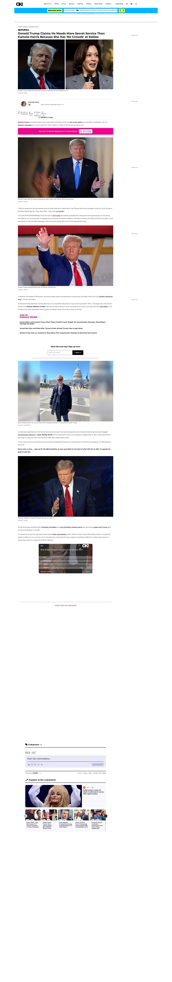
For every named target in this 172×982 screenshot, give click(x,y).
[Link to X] (136, 4)
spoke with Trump (100, 527)
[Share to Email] (44, 112)
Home (20, 26)
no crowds (60, 211)
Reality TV (48, 4)
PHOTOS (80, 4)
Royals (71, 4)
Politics (25, 26)
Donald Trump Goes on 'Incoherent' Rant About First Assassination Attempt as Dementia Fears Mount (58, 333)
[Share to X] (31, 112)
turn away (56, 215)
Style (64, 4)
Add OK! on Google (46, 117)
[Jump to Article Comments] (19, 112)
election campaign (25, 125)
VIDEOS (88, 4)
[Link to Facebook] (127, 4)
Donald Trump (33, 26)
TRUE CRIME (98, 4)
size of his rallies (76, 122)
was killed (104, 306)
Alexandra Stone (33, 102)
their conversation (59, 534)
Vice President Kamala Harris (71, 527)
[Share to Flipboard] (37, 112)
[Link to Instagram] (131, 4)
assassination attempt (26, 435)
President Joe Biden (49, 527)
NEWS (57, 4)
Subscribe (119, 4)
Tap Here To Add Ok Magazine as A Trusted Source (58, 131)
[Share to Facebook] (24, 112)
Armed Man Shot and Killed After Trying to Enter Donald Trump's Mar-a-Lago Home (51, 328)
